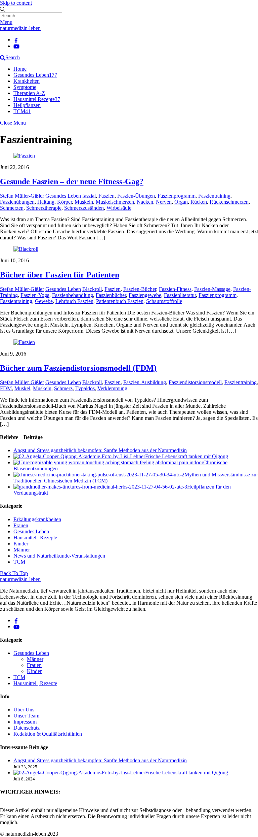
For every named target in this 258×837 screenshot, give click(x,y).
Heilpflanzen (27, 105)
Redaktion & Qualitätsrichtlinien (47, 734)
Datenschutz (26, 728)
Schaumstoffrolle (164, 301)
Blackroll (92, 289)
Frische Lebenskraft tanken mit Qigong (186, 456)
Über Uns (23, 709)
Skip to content (16, 3)
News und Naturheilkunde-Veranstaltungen (59, 556)
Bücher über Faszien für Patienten (59, 274)
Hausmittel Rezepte (36, 99)
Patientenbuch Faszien (119, 301)
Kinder (20, 543)
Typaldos (85, 388)
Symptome (24, 87)
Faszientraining (214, 196)
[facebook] (16, 39)
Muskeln (84, 202)
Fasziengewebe (145, 295)
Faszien (106, 196)
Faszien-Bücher (139, 289)
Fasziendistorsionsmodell (195, 382)
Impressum (25, 722)
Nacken (145, 202)
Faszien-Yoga (34, 295)
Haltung (45, 202)
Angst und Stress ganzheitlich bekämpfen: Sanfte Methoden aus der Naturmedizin (100, 450)
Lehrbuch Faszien (74, 301)
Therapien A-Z (29, 93)
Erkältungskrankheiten (37, 519)
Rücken (198, 202)
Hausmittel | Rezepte (35, 537)
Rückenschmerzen (229, 202)
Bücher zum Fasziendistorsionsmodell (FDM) (78, 368)
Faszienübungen (17, 202)
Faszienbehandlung (72, 295)
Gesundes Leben (35, 75)
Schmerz (63, 388)
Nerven (164, 202)
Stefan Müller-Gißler (22, 196)
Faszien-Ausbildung (144, 382)
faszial (89, 196)
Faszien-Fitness (175, 289)
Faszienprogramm (177, 196)
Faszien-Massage (212, 289)
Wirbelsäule (118, 208)
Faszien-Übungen (136, 196)
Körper (64, 202)
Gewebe (44, 301)
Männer (21, 550)
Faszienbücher (111, 295)
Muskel (22, 388)
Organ (181, 202)
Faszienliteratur (180, 295)
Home (20, 69)
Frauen (20, 525)
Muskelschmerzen (115, 202)
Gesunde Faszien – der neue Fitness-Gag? (71, 181)
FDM (6, 388)
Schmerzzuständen (84, 208)
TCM (22, 111)
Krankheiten (26, 81)
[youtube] (16, 46)
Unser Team (26, 715)
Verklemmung (112, 388)
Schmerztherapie (43, 208)
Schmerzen (12, 208)
